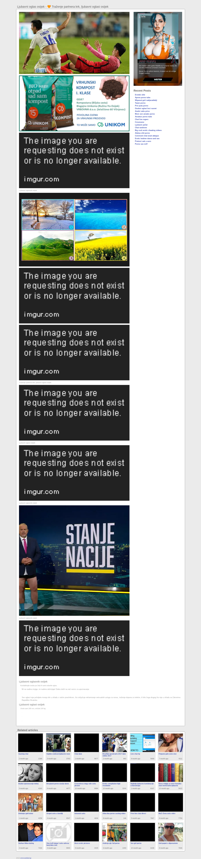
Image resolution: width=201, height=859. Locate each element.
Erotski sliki (140, 95)
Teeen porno (140, 103)
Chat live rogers (141, 119)
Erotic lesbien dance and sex (147, 138)
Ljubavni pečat (141, 125)
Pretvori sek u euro (143, 141)
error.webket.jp (25, 858)
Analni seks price (142, 111)
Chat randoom (141, 128)
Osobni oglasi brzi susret (145, 108)
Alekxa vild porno (142, 133)
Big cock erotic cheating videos (148, 130)
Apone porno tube (142, 97)
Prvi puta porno (141, 106)
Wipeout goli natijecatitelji (146, 100)
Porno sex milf (141, 144)
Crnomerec (139, 122)
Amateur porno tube (143, 117)
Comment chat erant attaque (147, 136)
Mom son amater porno (145, 114)
